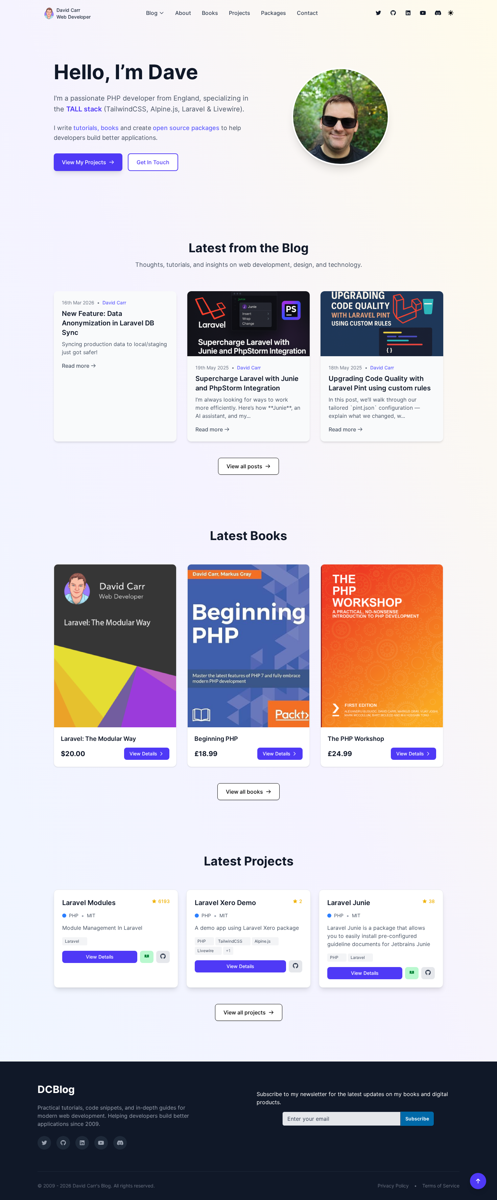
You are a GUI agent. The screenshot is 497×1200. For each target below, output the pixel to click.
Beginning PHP (216, 738)
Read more (75, 365)
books (110, 127)
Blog (152, 12)
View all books (244, 791)
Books (210, 12)
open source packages (186, 127)
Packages (273, 12)
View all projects (244, 1012)
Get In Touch (153, 162)
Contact (307, 12)
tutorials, (86, 127)
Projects (239, 12)
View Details (143, 753)
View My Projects (84, 162)
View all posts (244, 466)
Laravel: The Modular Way (98, 738)
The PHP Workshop (356, 738)
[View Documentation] (146, 957)
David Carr (114, 302)
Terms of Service (440, 1185)
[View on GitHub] (163, 957)
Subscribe (417, 1118)
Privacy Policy (393, 1185)
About (183, 12)
